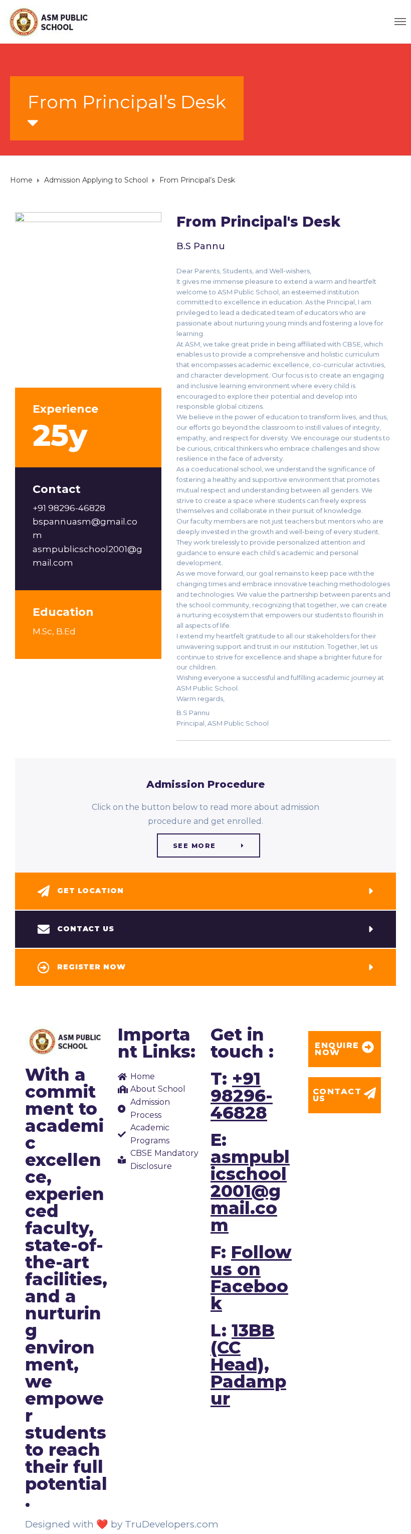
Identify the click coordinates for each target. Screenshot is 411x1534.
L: (248, 1364)
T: (242, 1095)
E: (250, 1182)
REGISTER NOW (91, 966)
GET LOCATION (90, 890)
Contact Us (85, 928)
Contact (57, 489)
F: (251, 1278)
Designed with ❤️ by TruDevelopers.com (122, 1524)
